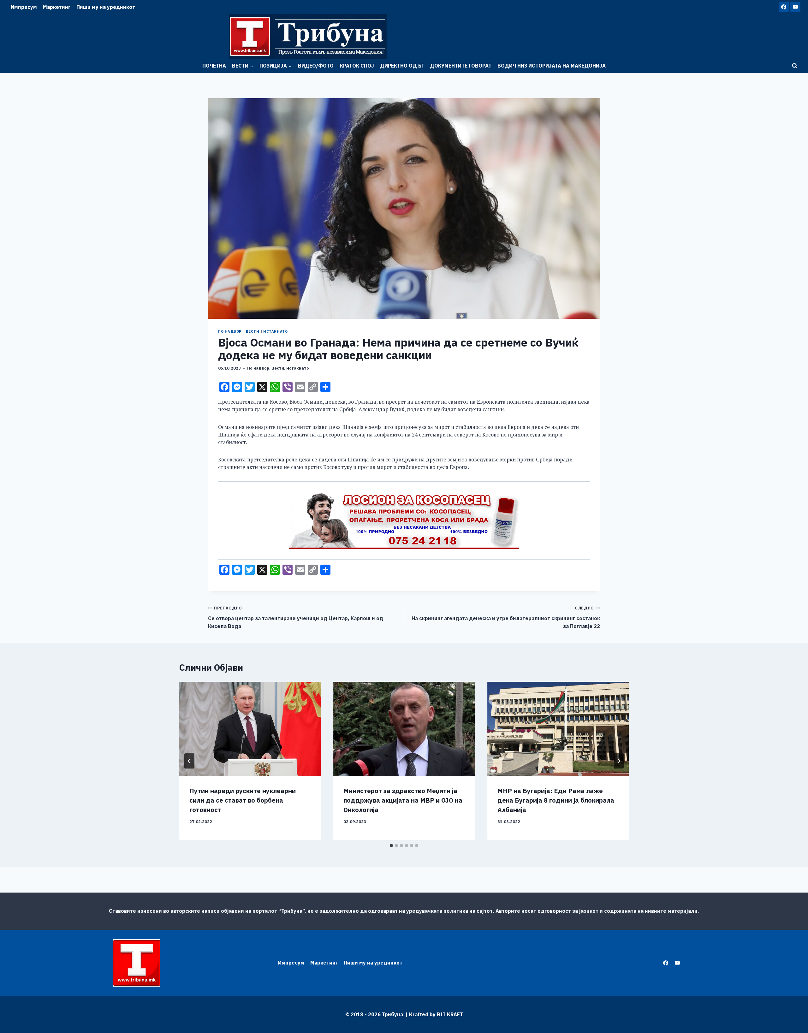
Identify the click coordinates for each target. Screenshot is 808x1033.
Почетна (214, 65)
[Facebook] (784, 7)
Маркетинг (56, 7)
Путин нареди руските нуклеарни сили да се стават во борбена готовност (242, 800)
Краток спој (357, 65)
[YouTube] (795, 7)
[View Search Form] (794, 66)
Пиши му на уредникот (105, 7)
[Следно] (619, 761)
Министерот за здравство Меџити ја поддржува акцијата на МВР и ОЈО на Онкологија (402, 800)
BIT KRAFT (450, 1014)
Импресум (24, 7)
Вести (252, 331)
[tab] (391, 845)
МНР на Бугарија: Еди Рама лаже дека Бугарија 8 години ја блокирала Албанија (555, 800)
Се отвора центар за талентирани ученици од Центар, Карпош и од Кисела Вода (295, 617)
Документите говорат (460, 65)
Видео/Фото (316, 65)
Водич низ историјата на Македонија (551, 65)
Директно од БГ (402, 65)
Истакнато (275, 331)
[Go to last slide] (189, 761)
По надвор (230, 331)
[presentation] (250, 729)
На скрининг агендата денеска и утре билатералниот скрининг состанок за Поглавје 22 (506, 617)
